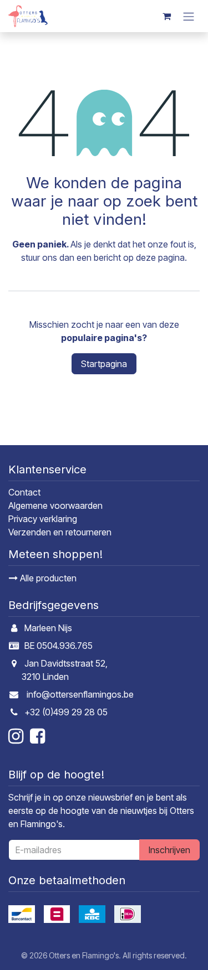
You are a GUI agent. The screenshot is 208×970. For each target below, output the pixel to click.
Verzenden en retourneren (59, 532)
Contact (24, 492)
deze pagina (160, 257)
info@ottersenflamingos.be (80, 694)
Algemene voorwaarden (55, 505)
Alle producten (47, 578)
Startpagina (104, 363)
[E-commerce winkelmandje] (166, 16)
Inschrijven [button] (169, 849)
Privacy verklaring (42, 518)
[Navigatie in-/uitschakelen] (188, 16)
